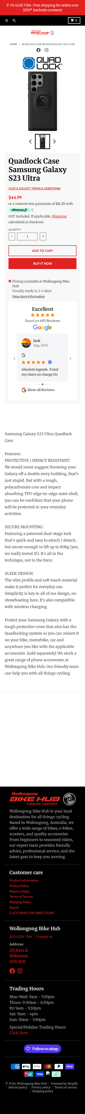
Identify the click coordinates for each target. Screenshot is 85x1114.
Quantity (14, 229)
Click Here (18, 1032)
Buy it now (42, 263)
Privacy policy (41, 1087)
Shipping (59, 216)
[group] (42, 141)
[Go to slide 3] (42, 384)
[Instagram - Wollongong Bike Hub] (46, 50)
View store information (28, 296)
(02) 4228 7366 (20, 937)
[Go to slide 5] (49, 384)
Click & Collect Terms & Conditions (34, 188)
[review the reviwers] (23, 355)
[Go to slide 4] (46, 384)
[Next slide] (54, 141)
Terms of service (66, 1087)
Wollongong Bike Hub (32, 1083)
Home (13, 44)
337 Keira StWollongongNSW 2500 (18, 955)
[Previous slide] (30, 141)
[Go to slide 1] (35, 384)
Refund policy (17, 1087)
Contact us (44, 937)
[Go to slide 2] (38, 384)
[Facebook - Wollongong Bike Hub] (38, 50)
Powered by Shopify (64, 1083)
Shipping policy (42, 1091)
